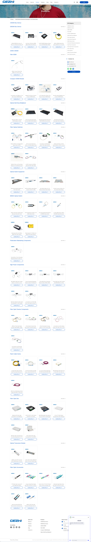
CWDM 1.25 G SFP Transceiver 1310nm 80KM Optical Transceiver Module (17, 461)
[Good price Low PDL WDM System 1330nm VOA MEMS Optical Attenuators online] (59, 205)
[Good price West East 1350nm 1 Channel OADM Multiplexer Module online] (17, 112)
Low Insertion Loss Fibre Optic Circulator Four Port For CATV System (17, 347)
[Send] (88, 540)
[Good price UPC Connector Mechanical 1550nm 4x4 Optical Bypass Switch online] (31, 137)
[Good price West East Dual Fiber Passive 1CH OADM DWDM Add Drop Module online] (45, 112)
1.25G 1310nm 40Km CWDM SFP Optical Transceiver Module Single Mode (30, 461)
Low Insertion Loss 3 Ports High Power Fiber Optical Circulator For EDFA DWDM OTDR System (30, 303)
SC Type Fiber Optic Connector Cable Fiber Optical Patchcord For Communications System (16, 372)
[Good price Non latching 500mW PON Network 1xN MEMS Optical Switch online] (45, 205)
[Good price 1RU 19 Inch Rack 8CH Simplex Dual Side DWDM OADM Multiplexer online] (31, 112)
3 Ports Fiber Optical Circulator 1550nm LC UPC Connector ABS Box (44, 327)
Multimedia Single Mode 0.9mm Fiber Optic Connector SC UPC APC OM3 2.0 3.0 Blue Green (59, 485)
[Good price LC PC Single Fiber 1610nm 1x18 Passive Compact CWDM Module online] (45, 88)
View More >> (63, 26)
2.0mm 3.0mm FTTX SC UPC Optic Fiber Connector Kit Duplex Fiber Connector (45, 485)
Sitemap (16, 539)
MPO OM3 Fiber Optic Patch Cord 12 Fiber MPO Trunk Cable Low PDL (59, 372)
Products (29, 523)
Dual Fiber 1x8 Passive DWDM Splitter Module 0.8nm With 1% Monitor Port (31, 44)
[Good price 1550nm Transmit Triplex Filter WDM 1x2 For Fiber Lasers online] (17, 64)
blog (51, 2)
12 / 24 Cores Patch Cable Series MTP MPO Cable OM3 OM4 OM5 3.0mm (44, 372)
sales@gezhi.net (72, 64)
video (47, 2)
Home (27, 2)
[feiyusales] (73, 69)
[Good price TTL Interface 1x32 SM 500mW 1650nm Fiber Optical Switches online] (45, 137)
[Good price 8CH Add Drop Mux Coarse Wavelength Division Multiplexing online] (59, 112)
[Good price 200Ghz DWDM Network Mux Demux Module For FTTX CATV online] (59, 36)
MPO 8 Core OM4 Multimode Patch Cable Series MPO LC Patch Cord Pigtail (17, 392)
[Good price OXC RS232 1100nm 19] (45, 181)
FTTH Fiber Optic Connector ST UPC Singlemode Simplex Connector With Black (16, 485)
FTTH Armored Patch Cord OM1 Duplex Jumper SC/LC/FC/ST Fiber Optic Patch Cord (31, 372)
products (37, 2)
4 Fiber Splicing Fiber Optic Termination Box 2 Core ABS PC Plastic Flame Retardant (30, 437)
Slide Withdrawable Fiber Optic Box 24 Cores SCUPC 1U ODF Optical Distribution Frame (45, 416)
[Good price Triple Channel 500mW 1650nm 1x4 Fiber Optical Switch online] (17, 181)
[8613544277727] (14, 527)
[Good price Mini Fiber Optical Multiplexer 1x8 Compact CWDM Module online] (59, 88)
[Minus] (88, 517)
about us (32, 2)
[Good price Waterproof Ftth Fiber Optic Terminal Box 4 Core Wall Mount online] (17, 408)
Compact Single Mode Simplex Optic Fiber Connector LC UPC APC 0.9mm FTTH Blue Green (31, 485)
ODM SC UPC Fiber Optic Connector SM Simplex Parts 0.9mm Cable (31, 505)
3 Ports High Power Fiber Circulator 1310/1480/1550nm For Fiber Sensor (59, 282)
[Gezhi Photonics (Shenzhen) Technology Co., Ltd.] (8, 2)
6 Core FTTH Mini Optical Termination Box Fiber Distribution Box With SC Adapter (58, 416)
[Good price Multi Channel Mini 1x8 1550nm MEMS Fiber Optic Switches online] (17, 226)
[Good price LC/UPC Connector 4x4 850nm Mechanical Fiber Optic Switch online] (31, 157)
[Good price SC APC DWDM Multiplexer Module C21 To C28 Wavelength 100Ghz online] (45, 36)
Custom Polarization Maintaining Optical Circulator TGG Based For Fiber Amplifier (30, 282)
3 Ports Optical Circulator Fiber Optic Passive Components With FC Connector (31, 327)
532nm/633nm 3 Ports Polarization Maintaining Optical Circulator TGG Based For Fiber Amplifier (17, 258)
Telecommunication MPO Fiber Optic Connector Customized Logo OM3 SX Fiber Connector (17, 505)
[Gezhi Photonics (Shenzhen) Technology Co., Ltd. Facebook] (11, 527)
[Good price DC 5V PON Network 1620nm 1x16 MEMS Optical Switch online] (31, 205)
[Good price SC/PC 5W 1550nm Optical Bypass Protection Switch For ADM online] (31, 181)
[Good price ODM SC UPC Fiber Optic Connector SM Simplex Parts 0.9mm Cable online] (31, 497)
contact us (56, 2)
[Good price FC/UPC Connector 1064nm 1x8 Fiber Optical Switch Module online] (59, 181)
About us (29, 521)
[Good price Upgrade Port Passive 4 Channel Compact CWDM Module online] (31, 88)
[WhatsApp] (68, 69)
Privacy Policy (12, 539)
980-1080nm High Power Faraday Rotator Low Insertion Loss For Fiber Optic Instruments (16, 282)
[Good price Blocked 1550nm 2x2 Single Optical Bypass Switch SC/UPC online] (17, 137)
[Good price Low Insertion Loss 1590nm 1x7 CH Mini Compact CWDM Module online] (17, 88)
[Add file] (70, 540)
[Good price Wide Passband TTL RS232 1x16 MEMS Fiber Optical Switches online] (31, 226)
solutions (42, 2)
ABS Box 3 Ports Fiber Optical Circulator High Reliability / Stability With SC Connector (17, 327)
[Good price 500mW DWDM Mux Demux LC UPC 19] (17, 36)
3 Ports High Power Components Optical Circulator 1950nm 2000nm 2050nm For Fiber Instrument (45, 282)
